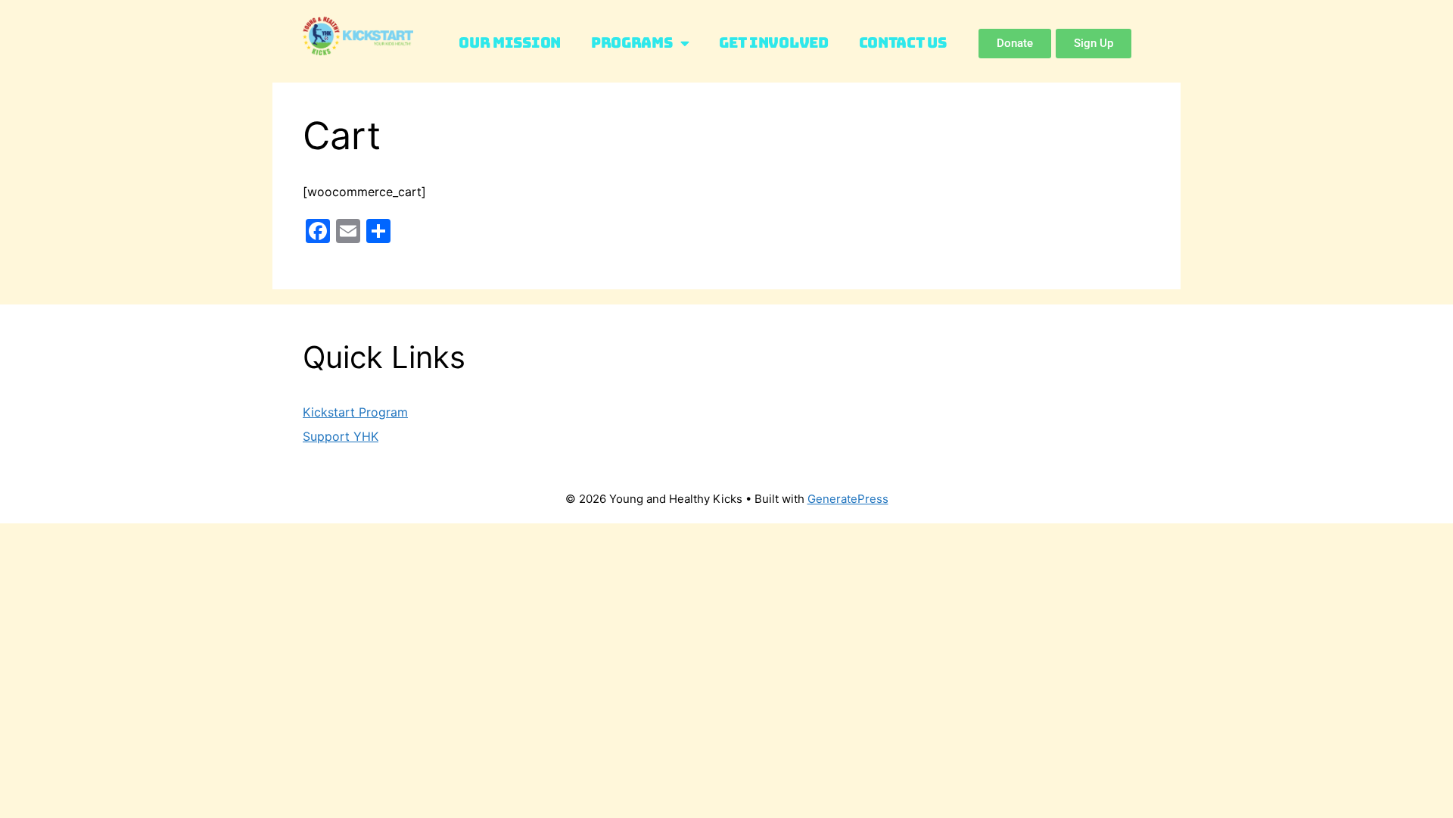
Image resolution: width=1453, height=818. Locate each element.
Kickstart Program (355, 412)
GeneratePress (847, 499)
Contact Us (903, 42)
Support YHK (340, 436)
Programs (632, 42)
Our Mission (510, 42)
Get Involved (773, 42)
